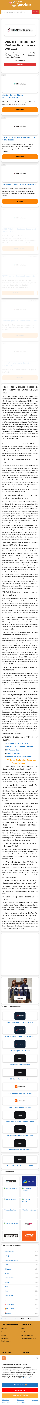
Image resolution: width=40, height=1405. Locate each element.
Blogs (23, 1328)
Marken (17, 1319)
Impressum (35, 1400)
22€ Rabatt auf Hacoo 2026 (20, 1065)
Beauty (7, 1256)
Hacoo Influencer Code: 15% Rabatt (20, 1107)
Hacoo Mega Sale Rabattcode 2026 (20, 1166)
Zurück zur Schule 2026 (28, 1338)
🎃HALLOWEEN (9, 1309)
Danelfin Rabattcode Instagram (19, 756)
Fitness (7, 1273)
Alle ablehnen (20, 1390)
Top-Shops (24, 1332)
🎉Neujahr (8, 1313)
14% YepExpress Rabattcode (20, 1051)
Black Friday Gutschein (11, 1260)
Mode (6, 1291)
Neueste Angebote (27, 1335)
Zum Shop (20, 64)
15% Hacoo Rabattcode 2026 (20, 1079)
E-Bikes (7, 1264)
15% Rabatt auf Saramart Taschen (20, 1093)
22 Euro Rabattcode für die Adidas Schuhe (20, 1022)
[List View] (7, 69)
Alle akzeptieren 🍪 (20, 1385)
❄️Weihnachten (9, 1251)
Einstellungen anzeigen (20, 1396)
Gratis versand (9, 1278)
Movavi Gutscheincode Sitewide (19, 747)
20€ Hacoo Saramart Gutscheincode (20, 1135)
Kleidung (7, 1282)
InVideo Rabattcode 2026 (17, 743)
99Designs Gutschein (15, 750)
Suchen (35, 12)
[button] (37, 1358)
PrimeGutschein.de (7, 1319)
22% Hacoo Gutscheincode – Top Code (20, 1121)
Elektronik (8, 1269)
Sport (6, 1300)
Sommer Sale (9, 1295)
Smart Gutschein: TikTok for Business (19, 184)
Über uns (4, 1328)
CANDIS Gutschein (14, 753)
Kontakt (3, 1335)
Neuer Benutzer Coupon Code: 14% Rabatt (20, 1036)
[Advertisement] (20, 954)
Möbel (6, 1286)
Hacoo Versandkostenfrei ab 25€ (20, 1150)
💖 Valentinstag (9, 1304)
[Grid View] (5, 69)
